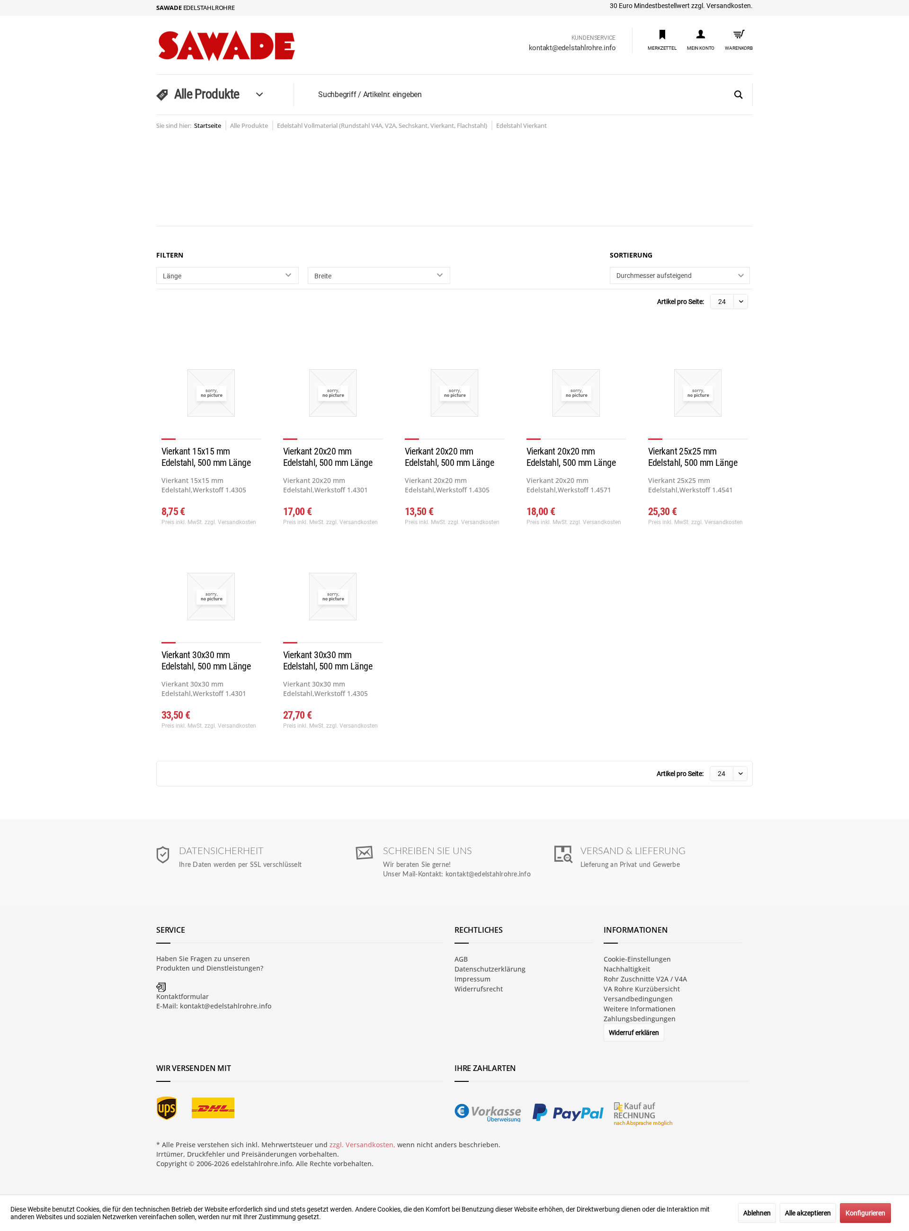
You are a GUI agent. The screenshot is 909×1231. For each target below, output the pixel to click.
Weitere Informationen (640, 1008)
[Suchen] (739, 95)
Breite (322, 276)
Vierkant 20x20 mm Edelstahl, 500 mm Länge (327, 457)
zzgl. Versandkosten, (362, 1144)
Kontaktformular (182, 996)
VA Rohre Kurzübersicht (642, 988)
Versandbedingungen (638, 998)
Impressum (472, 978)
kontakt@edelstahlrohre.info (572, 48)
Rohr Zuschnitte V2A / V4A (645, 978)
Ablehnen (757, 1213)
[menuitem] (662, 39)
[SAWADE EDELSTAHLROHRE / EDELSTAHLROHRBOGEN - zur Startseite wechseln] (246, 45)
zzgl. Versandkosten (230, 522)
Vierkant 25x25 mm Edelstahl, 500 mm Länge (692, 457)
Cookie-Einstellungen (637, 958)
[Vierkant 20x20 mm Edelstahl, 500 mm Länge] (333, 396)
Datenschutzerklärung (490, 968)
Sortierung (631, 254)
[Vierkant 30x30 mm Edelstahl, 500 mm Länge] (211, 600)
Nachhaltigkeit (627, 968)
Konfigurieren (865, 1213)
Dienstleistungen (233, 967)
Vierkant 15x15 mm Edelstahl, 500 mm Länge (205, 457)
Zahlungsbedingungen (640, 1018)
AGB (461, 958)
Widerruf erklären (634, 1032)
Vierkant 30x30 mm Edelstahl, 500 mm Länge (205, 660)
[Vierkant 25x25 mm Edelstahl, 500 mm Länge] (698, 396)
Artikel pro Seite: (680, 301)
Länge (172, 276)
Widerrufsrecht (478, 988)
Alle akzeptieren (808, 1213)
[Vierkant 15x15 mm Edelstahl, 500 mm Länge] (211, 396)
